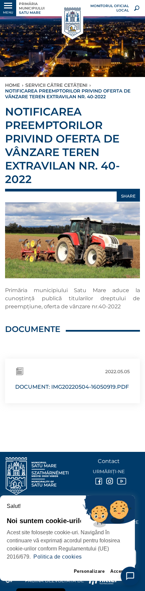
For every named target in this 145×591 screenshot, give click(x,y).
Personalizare (89, 571)
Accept (117, 571)
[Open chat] (130, 576)
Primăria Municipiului (32, 8)
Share (128, 196)
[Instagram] (109, 481)
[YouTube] (119, 481)
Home (12, 85)
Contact (109, 461)
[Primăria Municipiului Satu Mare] (72, 22)
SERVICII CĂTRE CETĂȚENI (56, 85)
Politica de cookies (57, 557)
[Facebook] (98, 481)
